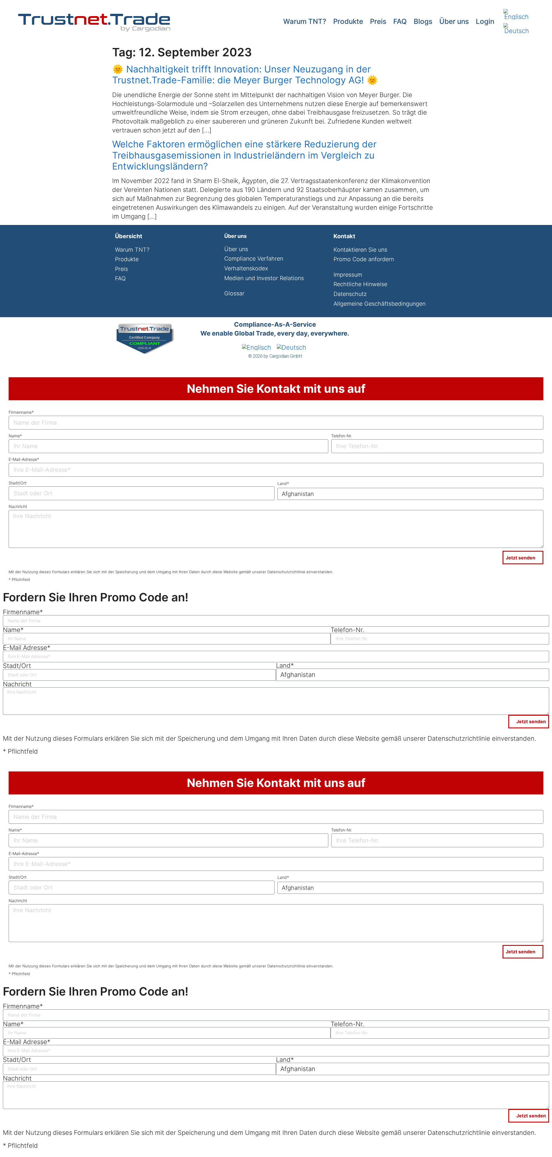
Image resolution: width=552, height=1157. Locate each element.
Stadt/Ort (17, 482)
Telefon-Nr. (341, 435)
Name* (15, 435)
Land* (283, 483)
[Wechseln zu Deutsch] (517, 29)
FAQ (400, 21)
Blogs (423, 21)
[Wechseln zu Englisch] (517, 14)
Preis (378, 21)
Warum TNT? (304, 21)
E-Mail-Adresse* (24, 459)
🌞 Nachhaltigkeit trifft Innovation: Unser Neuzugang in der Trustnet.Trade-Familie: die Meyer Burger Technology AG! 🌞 (245, 74)
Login (485, 21)
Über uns (454, 21)
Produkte (348, 21)
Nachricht (18, 506)
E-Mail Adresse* (26, 647)
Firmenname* (21, 412)
